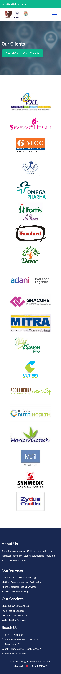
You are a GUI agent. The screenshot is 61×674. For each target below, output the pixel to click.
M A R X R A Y (39, 666)
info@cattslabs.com (14, 3)
